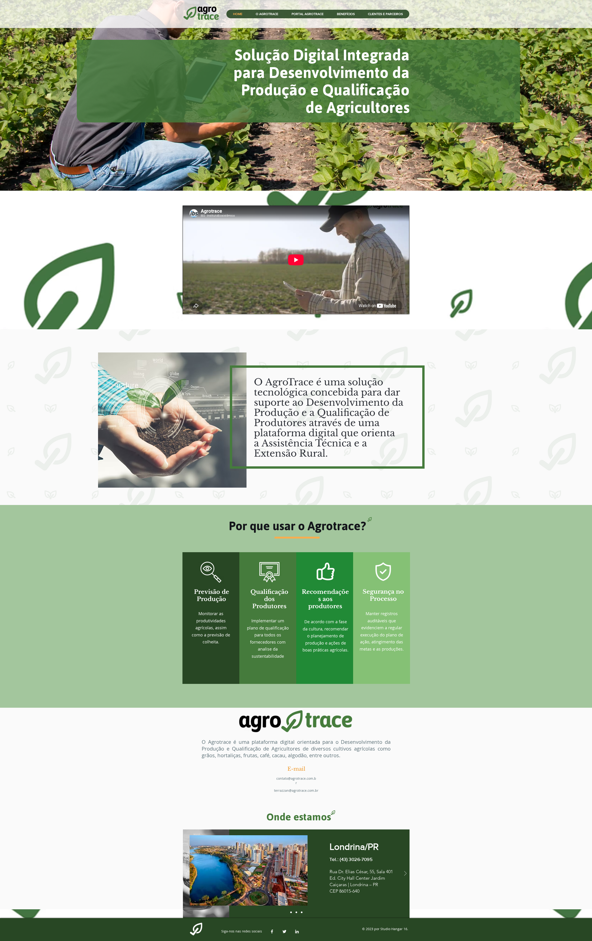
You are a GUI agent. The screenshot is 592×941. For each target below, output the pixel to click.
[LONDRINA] (296, 912)
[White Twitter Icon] (284, 931)
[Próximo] (405, 873)
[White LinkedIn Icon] (296, 931)
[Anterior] (187, 873)
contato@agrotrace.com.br (296, 780)
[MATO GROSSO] (301, 912)
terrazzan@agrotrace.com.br (296, 790)
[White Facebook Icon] (271, 931)
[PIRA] (291, 912)
